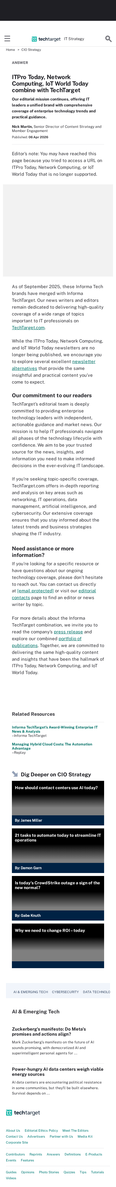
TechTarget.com (28, 327)
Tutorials (97, 1172)
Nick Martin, (22, 127)
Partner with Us (61, 1136)
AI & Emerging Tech (30, 992)
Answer (20, 63)
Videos (11, 1178)
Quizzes (69, 1172)
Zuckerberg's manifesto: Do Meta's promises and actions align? (49, 1031)
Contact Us (14, 1136)
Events (11, 1160)
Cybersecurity (65, 992)
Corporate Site (17, 1142)
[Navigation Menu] (7, 39)
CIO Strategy (31, 49)
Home (10, 49)
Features (27, 1160)
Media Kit (85, 1136)
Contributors (15, 1154)
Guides (11, 1172)
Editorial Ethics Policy (41, 1130)
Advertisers (36, 1136)
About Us (13, 1130)
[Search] (108, 39)
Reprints (35, 1154)
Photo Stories (49, 1172)
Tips (83, 1172)
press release (68, 631)
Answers (53, 1154)
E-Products (93, 1154)
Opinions (28, 1172)
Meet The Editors (75, 1130)
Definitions (73, 1154)
